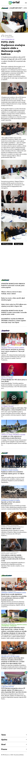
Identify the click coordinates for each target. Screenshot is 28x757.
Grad (3, 744)
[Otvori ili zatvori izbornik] (26, 3)
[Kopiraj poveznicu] (25, 17)
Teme (3, 735)
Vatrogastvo (18, 244)
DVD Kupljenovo (7, 244)
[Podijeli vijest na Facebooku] (25, 14)
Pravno (4, 749)
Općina (4, 740)
